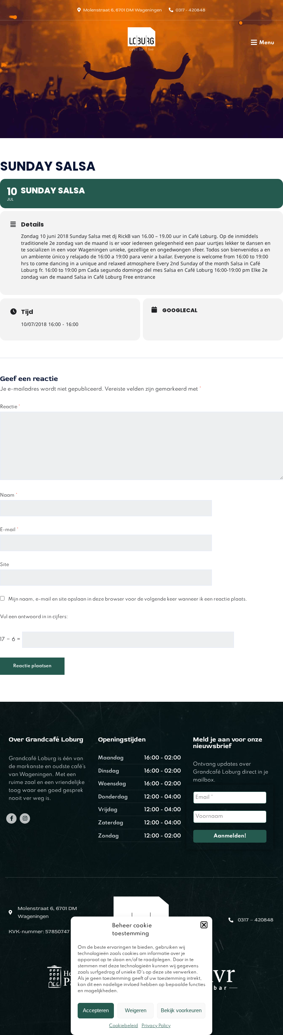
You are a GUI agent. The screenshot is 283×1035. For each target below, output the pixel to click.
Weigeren (135, 1010)
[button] (204, 925)
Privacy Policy (156, 1026)
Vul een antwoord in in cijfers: (34, 616)
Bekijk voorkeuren (181, 1010)
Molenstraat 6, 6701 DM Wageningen (122, 10)
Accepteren (96, 1010)
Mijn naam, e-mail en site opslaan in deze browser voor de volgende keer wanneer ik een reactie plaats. (127, 599)
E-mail (9, 529)
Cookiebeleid (123, 1026)
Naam (9, 495)
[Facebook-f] (11, 818)
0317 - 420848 (190, 10)
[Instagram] (25, 818)
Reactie (10, 406)
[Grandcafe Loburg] (142, 52)
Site (4, 564)
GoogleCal (179, 310)
